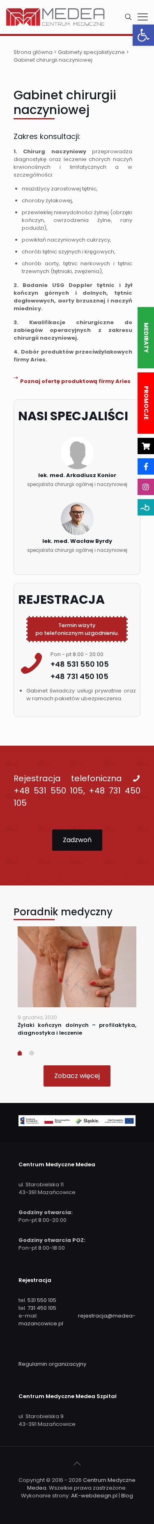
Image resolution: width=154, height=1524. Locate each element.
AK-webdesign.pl (94, 1495)
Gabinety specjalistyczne (91, 52)
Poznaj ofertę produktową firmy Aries (75, 381)
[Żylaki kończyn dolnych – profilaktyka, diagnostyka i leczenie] (77, 967)
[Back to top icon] (77, 1463)
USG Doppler (72, 285)
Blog (127, 1495)
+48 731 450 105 (79, 676)
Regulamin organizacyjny (52, 1364)
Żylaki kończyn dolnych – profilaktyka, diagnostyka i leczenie (77, 1029)
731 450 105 (42, 1308)
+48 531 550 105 (80, 664)
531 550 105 (42, 1300)
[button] (143, 35)
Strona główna (33, 52)
